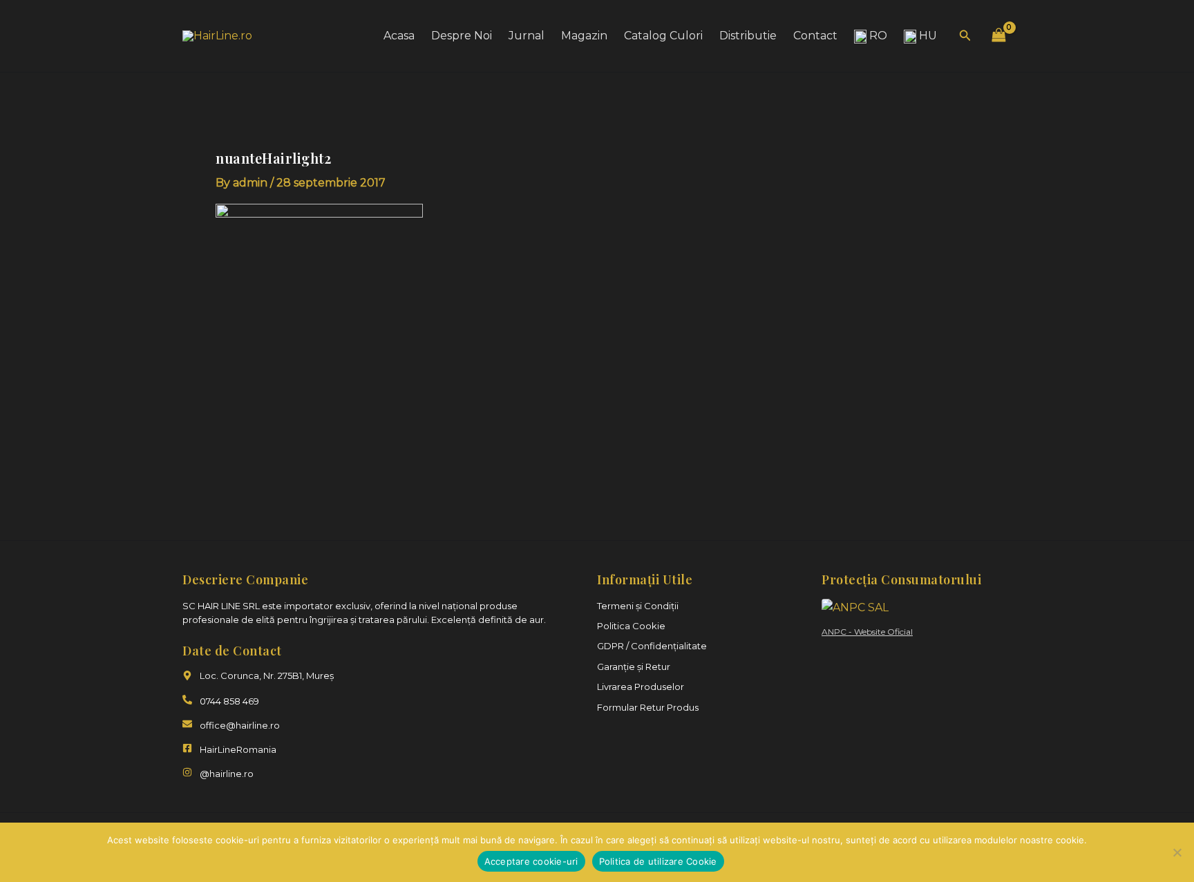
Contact (815, 35)
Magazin (584, 35)
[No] (1177, 852)
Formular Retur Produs (648, 707)
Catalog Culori (663, 35)
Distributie (748, 35)
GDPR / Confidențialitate (652, 645)
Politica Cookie (631, 625)
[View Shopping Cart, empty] (998, 35)
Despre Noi (461, 35)
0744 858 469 (229, 701)
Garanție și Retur (633, 666)
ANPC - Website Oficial (867, 631)
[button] (965, 36)
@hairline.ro (227, 773)
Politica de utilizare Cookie (658, 861)
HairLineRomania (238, 749)
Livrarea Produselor (640, 686)
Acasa (399, 35)
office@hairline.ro (240, 725)
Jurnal (526, 35)
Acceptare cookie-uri (531, 861)
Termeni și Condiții (638, 605)
